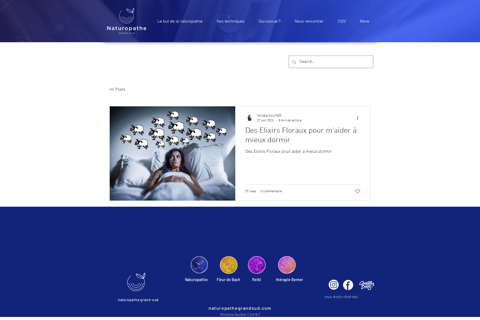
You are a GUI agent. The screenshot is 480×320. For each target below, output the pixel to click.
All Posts (117, 89)
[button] (179, 21)
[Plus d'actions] (359, 117)
